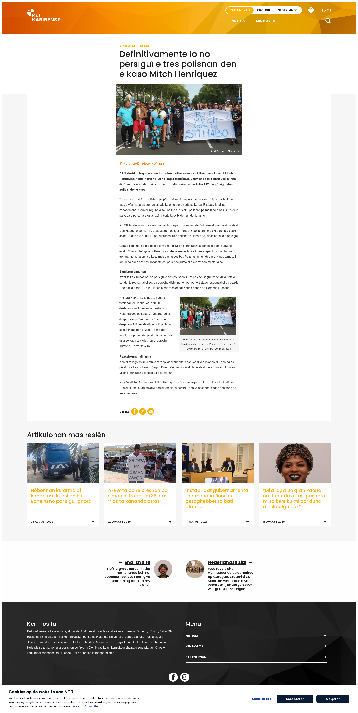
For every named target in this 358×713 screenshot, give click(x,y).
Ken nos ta (265, 20)
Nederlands (288, 10)
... (117, 653)
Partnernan (196, 657)
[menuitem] (238, 20)
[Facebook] (173, 677)
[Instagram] (184, 677)
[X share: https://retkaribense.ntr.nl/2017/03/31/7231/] (142, 411)
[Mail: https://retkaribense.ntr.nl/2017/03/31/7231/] (151, 411)
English (263, 10)
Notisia (238, 20)
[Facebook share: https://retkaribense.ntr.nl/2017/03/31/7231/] (134, 411)
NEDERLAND (141, 46)
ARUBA (125, 46)
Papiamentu (240, 10)
